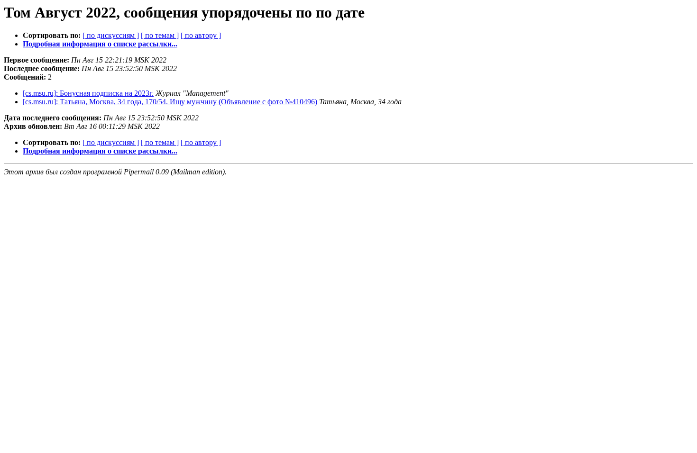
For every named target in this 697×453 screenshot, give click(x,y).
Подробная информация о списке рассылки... (100, 44)
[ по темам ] (160, 35)
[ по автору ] (201, 35)
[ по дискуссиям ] (111, 35)
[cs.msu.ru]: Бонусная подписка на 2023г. (88, 93)
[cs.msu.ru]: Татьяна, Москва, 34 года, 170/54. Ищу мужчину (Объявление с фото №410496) (170, 102)
